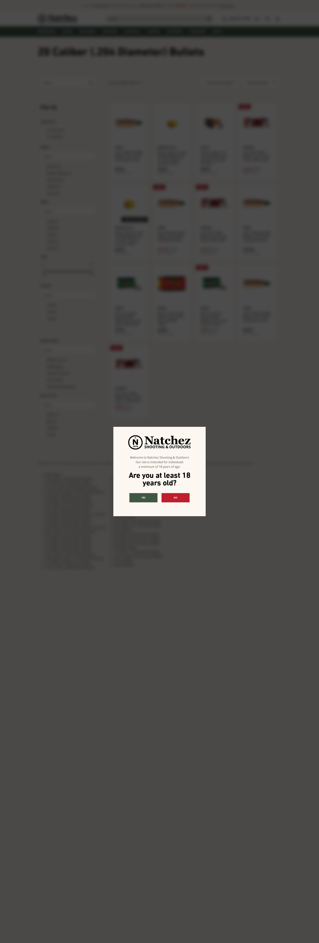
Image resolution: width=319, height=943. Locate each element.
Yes (143, 497)
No (175, 497)
